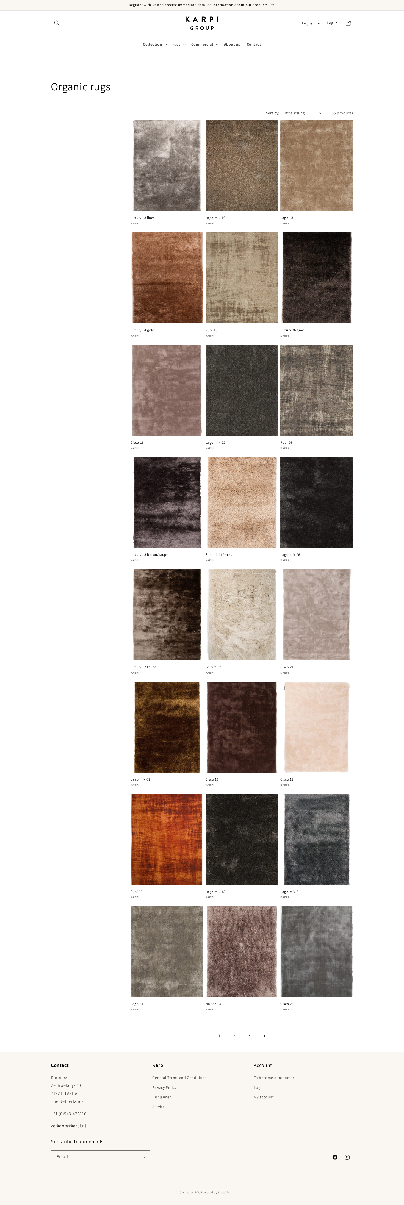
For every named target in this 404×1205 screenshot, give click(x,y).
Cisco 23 (287, 1004)
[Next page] (264, 1036)
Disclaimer (161, 1097)
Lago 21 (137, 1004)
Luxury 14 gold (142, 330)
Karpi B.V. (193, 1192)
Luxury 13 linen (143, 218)
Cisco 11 (287, 779)
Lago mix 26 (290, 554)
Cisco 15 (137, 442)
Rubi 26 (286, 442)
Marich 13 (213, 1004)
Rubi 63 (136, 892)
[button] (57, 23)
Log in (332, 23)
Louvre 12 (213, 667)
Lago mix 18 (215, 892)
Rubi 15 (211, 330)
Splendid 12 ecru (219, 554)
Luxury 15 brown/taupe (149, 554)
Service (158, 1106)
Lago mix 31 (290, 892)
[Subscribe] (143, 1156)
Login (259, 1087)
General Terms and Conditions (179, 1077)
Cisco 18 (212, 779)
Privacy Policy (164, 1087)
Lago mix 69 (140, 779)
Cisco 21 (287, 667)
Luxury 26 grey (292, 330)
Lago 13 (286, 218)
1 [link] (219, 1036)
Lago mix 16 (215, 218)
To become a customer (274, 1077)
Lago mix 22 (215, 442)
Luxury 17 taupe (143, 667)
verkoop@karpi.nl (68, 1126)
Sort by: (272, 112)
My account (264, 1097)
